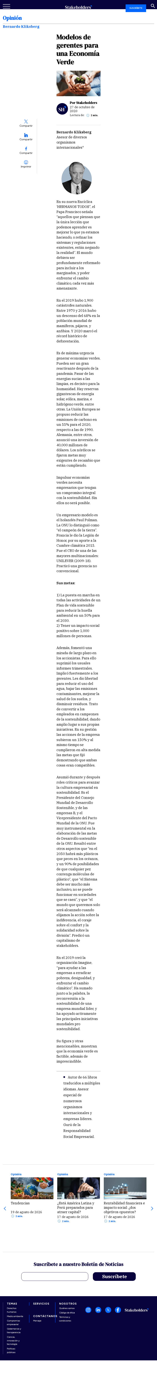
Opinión (16, 1174)
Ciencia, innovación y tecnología (13, 1341)
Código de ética (67, 1312)
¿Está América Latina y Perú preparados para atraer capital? (75, 1207)
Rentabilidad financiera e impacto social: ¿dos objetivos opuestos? (124, 1207)
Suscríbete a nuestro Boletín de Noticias (78, 1265)
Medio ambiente (15, 1316)
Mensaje (37, 1320)
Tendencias (20, 1203)
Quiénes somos (66, 1308)
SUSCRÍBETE (135, 8)
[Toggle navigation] (7, 6)
